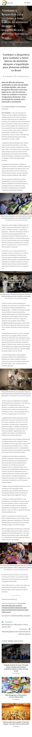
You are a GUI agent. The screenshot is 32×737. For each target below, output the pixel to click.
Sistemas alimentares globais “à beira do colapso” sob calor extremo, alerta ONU (16, 723)
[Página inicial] (2, 42)
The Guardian (26, 615)
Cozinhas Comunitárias (17, 615)
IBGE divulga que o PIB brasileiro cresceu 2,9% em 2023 (16, 696)
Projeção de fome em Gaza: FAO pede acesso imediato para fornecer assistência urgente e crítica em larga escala (16, 668)
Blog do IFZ (7, 615)
